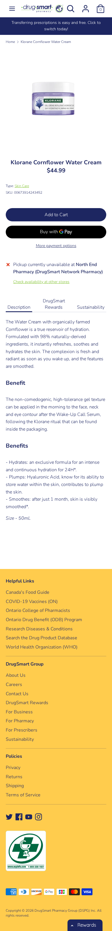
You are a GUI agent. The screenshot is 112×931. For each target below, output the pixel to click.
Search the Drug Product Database (41, 638)
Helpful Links (20, 581)
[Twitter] (9, 816)
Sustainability (91, 307)
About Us (16, 675)
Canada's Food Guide (27, 592)
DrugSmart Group (25, 664)
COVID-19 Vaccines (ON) (32, 601)
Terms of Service (23, 795)
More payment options (56, 245)
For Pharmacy (20, 721)
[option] (56, 26)
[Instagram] (38, 816)
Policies (14, 756)
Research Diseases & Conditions (39, 629)
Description (18, 307)
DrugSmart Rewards (54, 304)
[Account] (85, 6)
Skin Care (22, 186)
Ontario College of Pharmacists (38, 610)
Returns (14, 777)
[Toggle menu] (12, 8)
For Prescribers (21, 730)
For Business (19, 712)
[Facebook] (19, 816)
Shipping (15, 786)
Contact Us (17, 694)
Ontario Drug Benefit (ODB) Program (44, 620)
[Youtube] (28, 816)
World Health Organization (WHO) (42, 647)
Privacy (13, 767)
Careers (14, 684)
